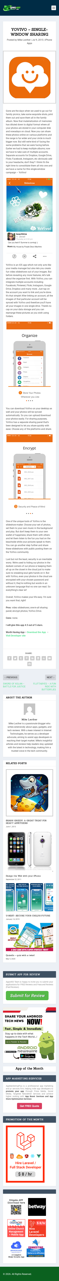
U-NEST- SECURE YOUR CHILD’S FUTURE (28, 915)
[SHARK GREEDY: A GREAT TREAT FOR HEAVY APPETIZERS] (29, 792)
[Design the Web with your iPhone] (29, 851)
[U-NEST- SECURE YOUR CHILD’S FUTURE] (29, 897)
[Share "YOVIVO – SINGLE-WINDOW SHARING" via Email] (49, 658)
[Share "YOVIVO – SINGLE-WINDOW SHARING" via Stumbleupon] (44, 658)
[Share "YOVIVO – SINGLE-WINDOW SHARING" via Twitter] (15, 658)
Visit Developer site (16, 635)
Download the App (36, 632)
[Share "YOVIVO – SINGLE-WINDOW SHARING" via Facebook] (9, 658)
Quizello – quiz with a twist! (20, 955)
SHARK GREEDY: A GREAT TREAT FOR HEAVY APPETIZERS (26, 821)
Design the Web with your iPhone (23, 876)
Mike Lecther (23, 40)
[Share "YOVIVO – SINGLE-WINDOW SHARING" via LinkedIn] (32, 658)
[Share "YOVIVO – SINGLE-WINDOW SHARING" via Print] (29, 664)
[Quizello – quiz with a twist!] (29, 937)
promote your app (15, 1091)
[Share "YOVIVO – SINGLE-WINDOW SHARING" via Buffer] (38, 658)
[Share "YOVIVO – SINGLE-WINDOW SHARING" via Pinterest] (27, 658)
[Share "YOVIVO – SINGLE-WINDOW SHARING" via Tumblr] (21, 658)
